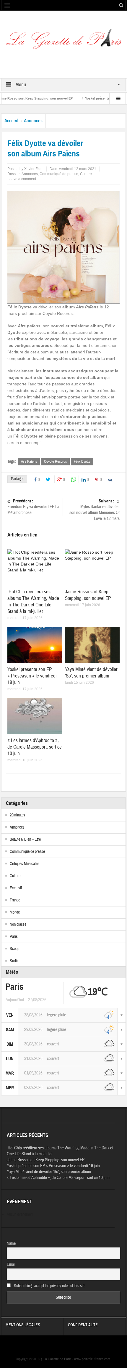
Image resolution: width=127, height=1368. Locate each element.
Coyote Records (55, 461)
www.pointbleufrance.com (92, 1359)
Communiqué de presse (59, 174)
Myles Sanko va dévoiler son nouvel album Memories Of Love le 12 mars (94, 509)
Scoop (14, 948)
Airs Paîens (29, 461)
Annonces (33, 121)
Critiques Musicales (24, 863)
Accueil (11, 121)
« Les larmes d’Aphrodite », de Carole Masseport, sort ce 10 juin (34, 747)
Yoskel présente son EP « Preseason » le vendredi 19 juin (31, 675)
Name (11, 1243)
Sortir (14, 961)
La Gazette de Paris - (57, 1359)
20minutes (17, 815)
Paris (14, 936)
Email (11, 1264)
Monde (15, 912)
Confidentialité (83, 1325)
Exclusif (16, 888)
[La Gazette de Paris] (63, 41)
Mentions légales (23, 1325)
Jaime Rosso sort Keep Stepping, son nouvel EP (88, 595)
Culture (86, 174)
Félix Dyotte (82, 461)
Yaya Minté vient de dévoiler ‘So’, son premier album (91, 672)
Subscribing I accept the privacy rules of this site (49, 1286)
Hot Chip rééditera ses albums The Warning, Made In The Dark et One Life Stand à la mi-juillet (33, 601)
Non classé (18, 924)
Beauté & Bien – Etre (25, 839)
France (15, 900)
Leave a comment (21, 179)
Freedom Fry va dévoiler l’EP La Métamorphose (33, 506)
